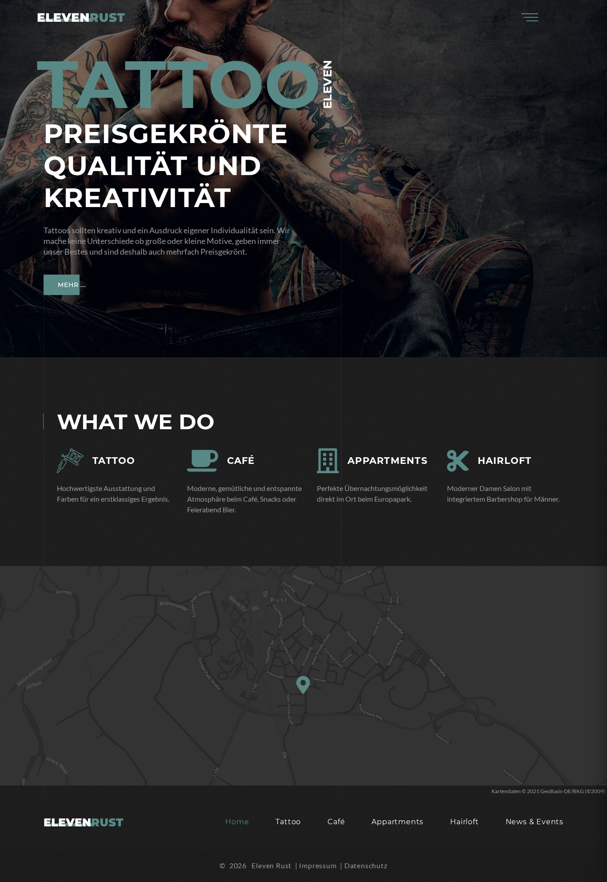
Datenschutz (365, 865)
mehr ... (72, 247)
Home (237, 822)
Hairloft (505, 460)
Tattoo (114, 460)
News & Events (534, 822)
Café (241, 460)
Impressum (317, 865)
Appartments (387, 460)
